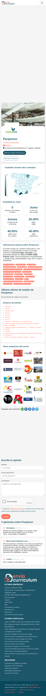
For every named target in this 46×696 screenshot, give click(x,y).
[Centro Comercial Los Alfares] (38, 389)
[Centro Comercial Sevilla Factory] (8, 369)
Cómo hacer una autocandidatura (16, 651)
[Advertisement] (23, 30)
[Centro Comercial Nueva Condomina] (8, 389)
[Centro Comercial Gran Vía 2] (18, 369)
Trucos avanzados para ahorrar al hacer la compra (22, 649)
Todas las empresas (11, 668)
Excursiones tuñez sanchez (14, 614)
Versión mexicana (11, 690)
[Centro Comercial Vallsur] (8, 360)
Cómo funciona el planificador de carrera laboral (21, 636)
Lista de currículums (11, 673)
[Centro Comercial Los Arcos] (18, 353)
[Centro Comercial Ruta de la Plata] (8, 399)
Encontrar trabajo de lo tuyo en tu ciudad (18, 634)
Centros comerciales (11, 142)
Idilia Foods (8, 602)
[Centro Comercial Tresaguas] (38, 361)
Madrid (8, 145)
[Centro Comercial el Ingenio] (38, 379)
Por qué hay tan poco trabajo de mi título (18, 639)
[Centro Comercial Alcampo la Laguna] (18, 399)
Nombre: (4, 464)
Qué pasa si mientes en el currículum (17, 646)
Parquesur (8, 306)
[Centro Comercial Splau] (28, 361)
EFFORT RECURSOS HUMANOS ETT (18, 595)
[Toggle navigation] (42, 3)
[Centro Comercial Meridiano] (18, 389)
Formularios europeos (12, 607)
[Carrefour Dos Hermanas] (38, 369)
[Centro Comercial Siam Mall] (18, 361)
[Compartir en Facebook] (26, 409)
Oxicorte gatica (10, 597)
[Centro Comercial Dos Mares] (8, 379)
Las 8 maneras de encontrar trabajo (17, 641)
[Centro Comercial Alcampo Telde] (28, 389)
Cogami (7, 600)
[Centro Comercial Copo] (28, 399)
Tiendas (7, 308)
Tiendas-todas (9, 311)
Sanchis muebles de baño (13, 587)
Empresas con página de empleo (16, 663)
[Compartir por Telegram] (37, 409)
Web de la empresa (11, 158)
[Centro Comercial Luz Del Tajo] (8, 353)
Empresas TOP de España (14, 666)
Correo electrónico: (7, 473)
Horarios (7, 313)
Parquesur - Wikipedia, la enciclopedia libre (18, 321)
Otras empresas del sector (16, 346)
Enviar (6, 516)
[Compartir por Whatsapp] (22, 409)
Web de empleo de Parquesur (14, 153)
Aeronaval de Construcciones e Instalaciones (20, 590)
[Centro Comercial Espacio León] (38, 399)
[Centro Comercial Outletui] (28, 353)
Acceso (7, 319)
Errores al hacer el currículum (15, 644)
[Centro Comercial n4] (28, 369)
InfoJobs (7, 331)
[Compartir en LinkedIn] (29, 409)
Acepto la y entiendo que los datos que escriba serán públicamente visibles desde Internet (22, 510)
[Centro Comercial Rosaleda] (28, 379)
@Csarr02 (35, 685)
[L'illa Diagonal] (18, 379)
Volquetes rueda (10, 592)
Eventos (7, 315)
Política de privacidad (26, 690)
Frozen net (8, 612)
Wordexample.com (34, 687)
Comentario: (5, 481)
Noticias (7, 317)
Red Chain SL (9, 609)
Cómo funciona (10, 692)
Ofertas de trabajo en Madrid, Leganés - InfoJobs (20, 337)
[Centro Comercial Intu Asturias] (38, 353)
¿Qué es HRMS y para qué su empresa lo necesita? (22, 622)
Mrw (6, 605)
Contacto (20, 692)
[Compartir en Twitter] (33, 409)
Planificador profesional (12, 670)
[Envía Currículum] (7, 2)
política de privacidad (17, 509)
